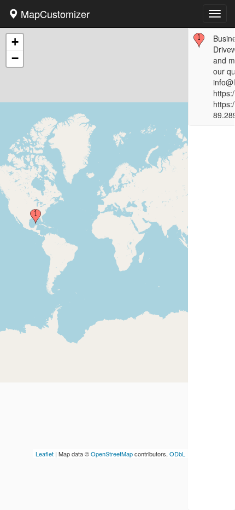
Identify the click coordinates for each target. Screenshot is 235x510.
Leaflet (45, 453)
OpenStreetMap (112, 453)
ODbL (177, 453)
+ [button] (15, 42)
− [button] (15, 58)
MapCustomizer (54, 14)
